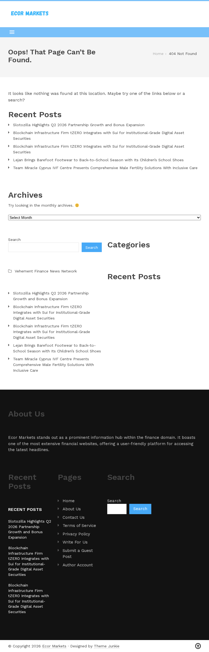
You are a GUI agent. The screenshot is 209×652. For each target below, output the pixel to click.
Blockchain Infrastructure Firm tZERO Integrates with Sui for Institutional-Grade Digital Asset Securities (98, 136)
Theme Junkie (106, 646)
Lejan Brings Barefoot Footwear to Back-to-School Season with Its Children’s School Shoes (98, 160)
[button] (104, 32)
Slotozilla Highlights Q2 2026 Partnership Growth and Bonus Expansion (79, 125)
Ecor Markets (54, 646)
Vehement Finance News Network (46, 271)
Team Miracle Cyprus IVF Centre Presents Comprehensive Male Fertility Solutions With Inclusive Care (105, 168)
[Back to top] (198, 646)
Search (14, 239)
